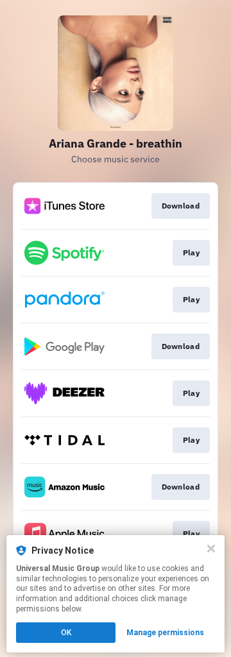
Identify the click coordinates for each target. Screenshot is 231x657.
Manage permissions (165, 632)
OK (66, 632)
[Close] (211, 548)
